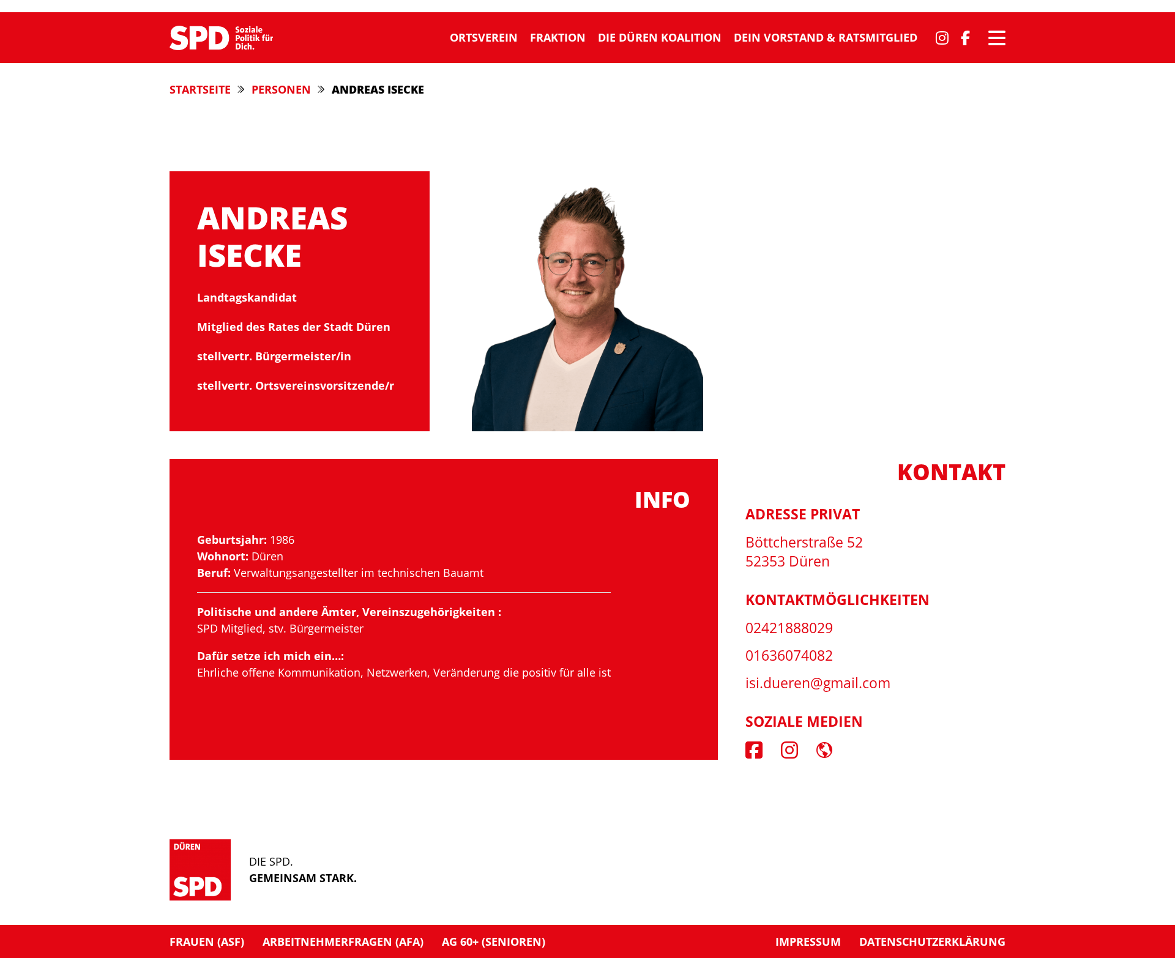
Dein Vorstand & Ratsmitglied (825, 37)
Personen (281, 89)
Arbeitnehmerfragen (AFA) (343, 941)
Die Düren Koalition (660, 37)
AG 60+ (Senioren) (493, 941)
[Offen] (996, 38)
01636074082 (789, 655)
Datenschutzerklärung (932, 941)
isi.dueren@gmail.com (817, 683)
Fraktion (558, 37)
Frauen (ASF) (207, 941)
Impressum (808, 941)
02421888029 (789, 627)
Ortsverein (484, 37)
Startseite (200, 89)
